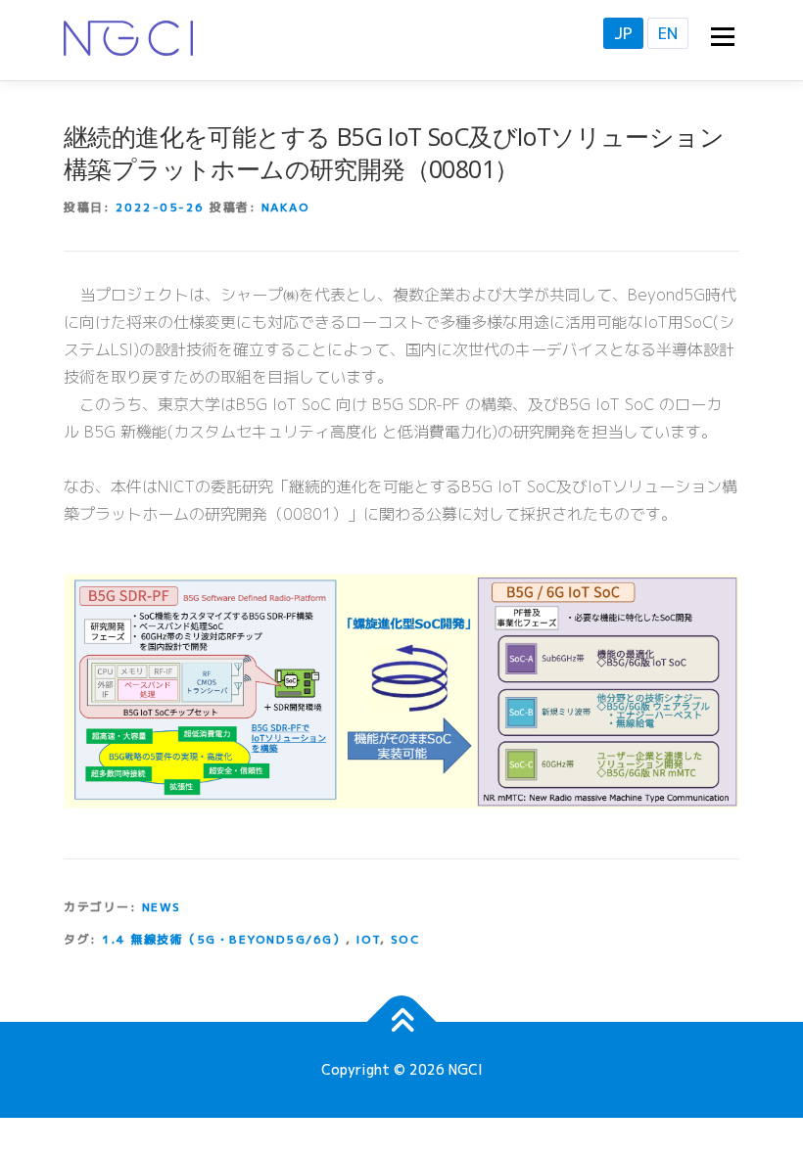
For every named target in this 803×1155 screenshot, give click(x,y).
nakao (285, 207)
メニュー (722, 36)
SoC (406, 939)
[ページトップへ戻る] (402, 1022)
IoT (368, 939)
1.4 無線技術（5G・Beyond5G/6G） (224, 939)
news (161, 907)
